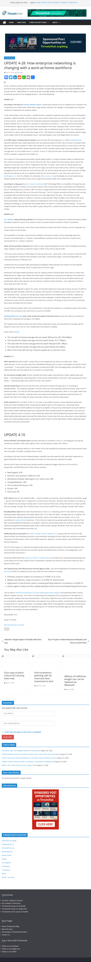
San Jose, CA (48, 176)
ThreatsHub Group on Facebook (13, 906)
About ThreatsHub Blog (10, 926)
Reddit (4, 859)
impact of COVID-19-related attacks (38, 558)
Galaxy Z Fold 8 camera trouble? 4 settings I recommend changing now (28, 762)
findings (16, 332)
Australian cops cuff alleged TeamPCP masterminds (21, 750)
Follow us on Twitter (9, 952)
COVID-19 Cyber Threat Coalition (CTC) (43, 534)
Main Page (21, 22)
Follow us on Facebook (10, 946)
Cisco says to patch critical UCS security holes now (14, 675)
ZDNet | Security (8, 877)
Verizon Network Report (32, 105)
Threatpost (6, 866)
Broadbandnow (75, 140)
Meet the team (7, 929)
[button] (47, 22)
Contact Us (6, 935)
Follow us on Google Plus (11, 949)
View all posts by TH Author (14, 625)
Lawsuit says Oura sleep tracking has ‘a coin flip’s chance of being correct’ (29, 758)
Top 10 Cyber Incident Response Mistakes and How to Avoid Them (67, 641)
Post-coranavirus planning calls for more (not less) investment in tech (43, 677)
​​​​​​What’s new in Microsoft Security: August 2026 (19, 765)
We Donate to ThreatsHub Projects (14, 932)
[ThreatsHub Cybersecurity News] (4, 22)
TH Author (20, 72)
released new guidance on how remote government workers (37, 593)
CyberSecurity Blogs (9, 841)
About (55, 22)
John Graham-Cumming (34, 184)
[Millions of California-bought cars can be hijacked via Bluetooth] (75, 656)
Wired (4, 874)
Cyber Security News (37, 22)
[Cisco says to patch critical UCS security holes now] (15, 656)
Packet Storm (6, 855)
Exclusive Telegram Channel (12, 900)
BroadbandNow (19, 520)
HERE (15, 615)
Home (11, 22)
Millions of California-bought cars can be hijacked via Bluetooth (75, 680)
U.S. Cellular (8, 219)
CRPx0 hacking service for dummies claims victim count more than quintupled (31, 754)
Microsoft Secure (8, 848)
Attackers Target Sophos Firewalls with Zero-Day (23, 641)
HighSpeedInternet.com (13, 316)
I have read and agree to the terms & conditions (22, 732)
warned (7, 571)
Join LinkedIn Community (11, 903)
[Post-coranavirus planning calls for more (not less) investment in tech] (45, 656)
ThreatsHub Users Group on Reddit (15, 912)
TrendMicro (6, 870)
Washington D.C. (10, 176)
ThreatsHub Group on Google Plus (14, 909)
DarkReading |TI (8, 844)
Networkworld (9, 58)
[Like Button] (7, 629)
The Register (6, 863)
